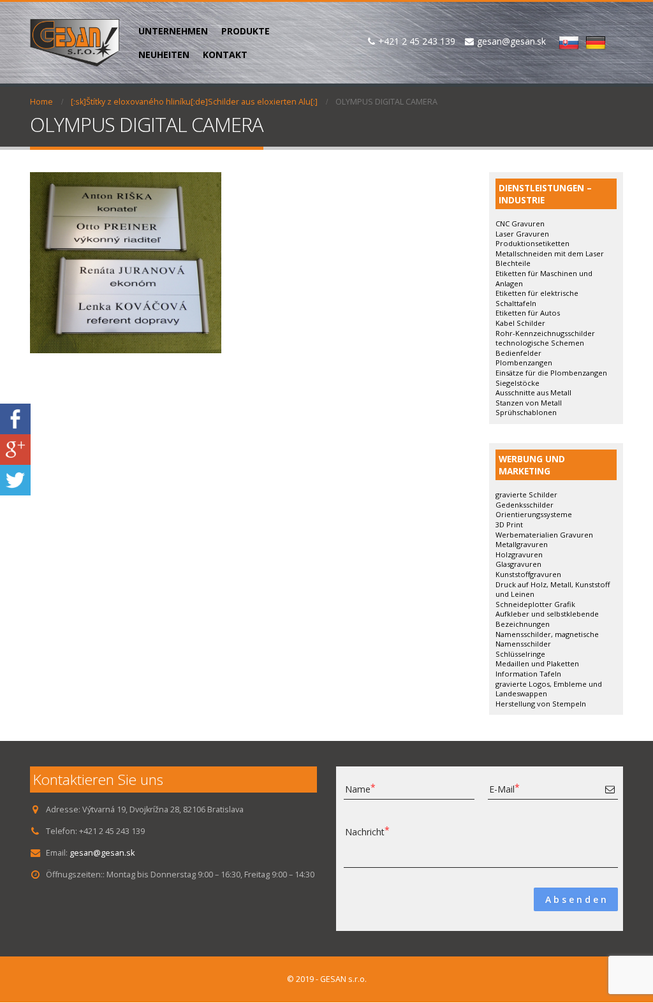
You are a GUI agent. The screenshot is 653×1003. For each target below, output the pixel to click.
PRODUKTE (245, 31)
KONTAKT (225, 54)
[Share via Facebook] (15, 418)
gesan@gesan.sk (102, 852)
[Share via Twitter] (15, 479)
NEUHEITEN (163, 54)
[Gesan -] (74, 42)
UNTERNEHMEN (173, 31)
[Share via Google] (15, 449)
